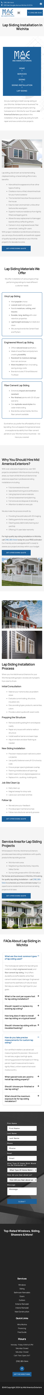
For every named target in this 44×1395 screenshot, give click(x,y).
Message (11, 1185)
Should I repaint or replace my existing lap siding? (19, 1007)
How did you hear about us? (19, 1175)
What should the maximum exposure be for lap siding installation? (17, 1099)
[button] (19, 13)
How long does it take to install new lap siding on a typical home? (20, 1017)
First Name (12, 1123)
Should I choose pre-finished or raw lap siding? (19, 1087)
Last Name (12, 1133)
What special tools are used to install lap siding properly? (19, 1078)
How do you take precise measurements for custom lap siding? (19, 1040)
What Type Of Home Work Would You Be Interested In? (21, 1164)
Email (9, 1153)
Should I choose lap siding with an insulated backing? (20, 1026)
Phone (10, 1143)
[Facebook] (41, 4)
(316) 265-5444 (11, 539)
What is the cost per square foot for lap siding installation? (20, 997)
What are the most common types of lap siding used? (21, 957)
